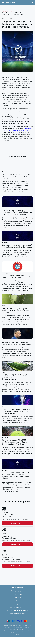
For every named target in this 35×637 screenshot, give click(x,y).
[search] (28, 2)
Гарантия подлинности (17, 614)
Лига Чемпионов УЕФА (10, 2)
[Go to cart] (32, 2)
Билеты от (17, 523)
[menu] (3, 2)
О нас (17, 601)
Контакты (18, 617)
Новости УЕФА (17, 594)
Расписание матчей (17, 591)
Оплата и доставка (17, 604)
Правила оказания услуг (17, 607)
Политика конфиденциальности (17, 610)
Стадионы (17, 597)
